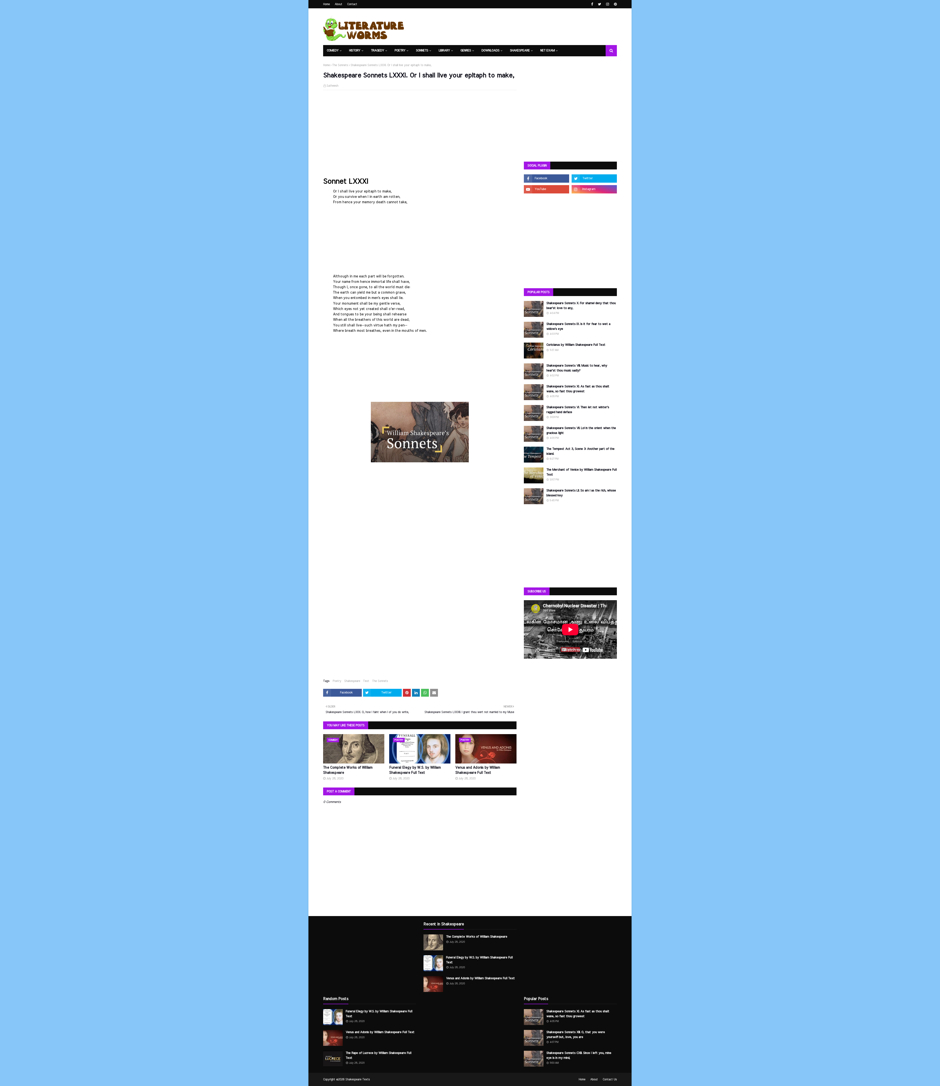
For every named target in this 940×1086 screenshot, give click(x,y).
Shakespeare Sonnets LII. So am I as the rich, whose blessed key (581, 493)
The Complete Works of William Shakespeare (347, 770)
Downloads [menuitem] (490, 50)
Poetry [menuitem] (400, 50)
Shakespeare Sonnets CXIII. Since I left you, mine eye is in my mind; (578, 1055)
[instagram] (607, 4)
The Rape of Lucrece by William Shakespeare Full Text (378, 1055)
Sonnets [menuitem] (422, 50)
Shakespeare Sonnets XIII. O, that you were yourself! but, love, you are (575, 1035)
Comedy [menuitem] (333, 50)
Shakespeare (352, 681)
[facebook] (592, 4)
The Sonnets (340, 65)
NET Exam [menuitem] (547, 50)
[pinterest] (615, 4)
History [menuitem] (354, 50)
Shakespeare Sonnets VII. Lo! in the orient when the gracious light (581, 431)
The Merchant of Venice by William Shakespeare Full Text (581, 472)
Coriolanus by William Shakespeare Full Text (575, 344)
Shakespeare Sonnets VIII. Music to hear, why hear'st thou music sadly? (576, 368)
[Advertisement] (420, 129)
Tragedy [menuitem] (377, 50)
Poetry (337, 681)
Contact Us (610, 1079)
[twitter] (599, 4)
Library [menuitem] (444, 50)
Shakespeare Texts (357, 1079)
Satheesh (332, 85)
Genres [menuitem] (465, 50)
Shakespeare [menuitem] (520, 50)
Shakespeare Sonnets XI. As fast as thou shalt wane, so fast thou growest (577, 389)
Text (366, 681)
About (338, 4)
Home (326, 4)
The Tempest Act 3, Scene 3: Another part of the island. (580, 451)
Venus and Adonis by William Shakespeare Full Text (477, 770)
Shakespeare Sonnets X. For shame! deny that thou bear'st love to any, (581, 306)
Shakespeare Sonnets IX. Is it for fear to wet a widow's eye (578, 326)
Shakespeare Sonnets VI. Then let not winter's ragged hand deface (577, 410)
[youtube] (546, 189)
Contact (352, 4)
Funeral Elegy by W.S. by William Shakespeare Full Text (415, 770)
